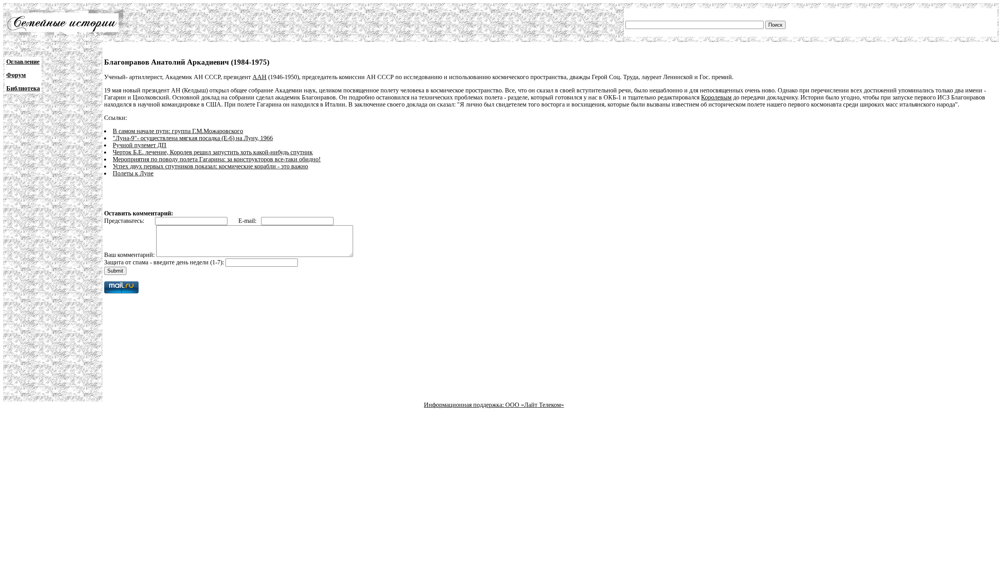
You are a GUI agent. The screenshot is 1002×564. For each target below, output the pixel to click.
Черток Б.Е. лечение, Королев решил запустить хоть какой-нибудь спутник (213, 152)
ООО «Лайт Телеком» (534, 404)
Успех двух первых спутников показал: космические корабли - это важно (210, 166)
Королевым (716, 97)
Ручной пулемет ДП (139, 145)
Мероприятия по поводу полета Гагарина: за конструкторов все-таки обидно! (217, 159)
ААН (259, 77)
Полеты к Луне (133, 173)
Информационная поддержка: (464, 404)
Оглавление (23, 61)
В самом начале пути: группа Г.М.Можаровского (178, 131)
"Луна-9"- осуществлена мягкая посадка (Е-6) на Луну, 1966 (193, 138)
